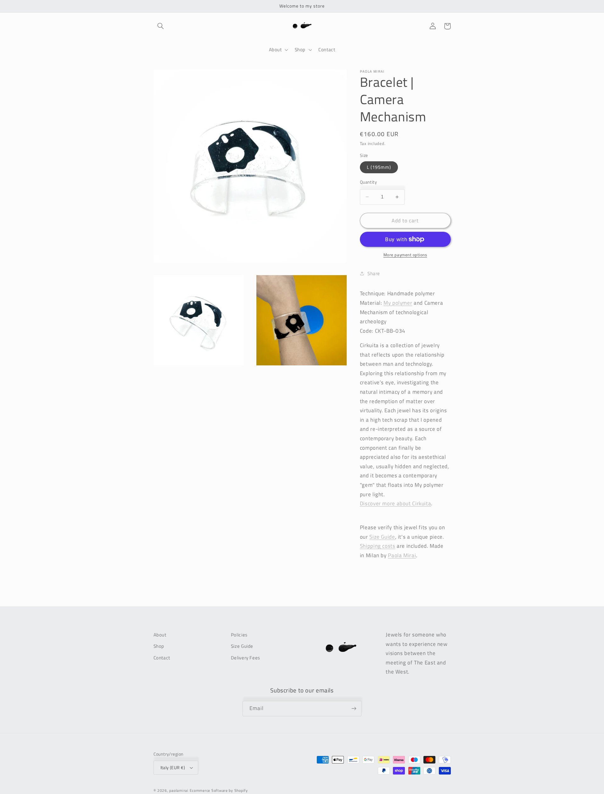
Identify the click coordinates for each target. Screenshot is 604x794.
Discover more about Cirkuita (395, 503)
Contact (162, 657)
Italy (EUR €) (172, 767)
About (160, 634)
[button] (161, 26)
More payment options (405, 255)
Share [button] (373, 273)
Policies (239, 634)
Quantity (368, 182)
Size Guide (242, 646)
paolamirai (178, 790)
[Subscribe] (354, 708)
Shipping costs (377, 546)
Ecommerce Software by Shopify (219, 790)
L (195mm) (379, 167)
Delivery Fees (245, 657)
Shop (159, 646)
